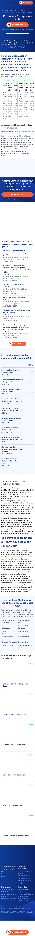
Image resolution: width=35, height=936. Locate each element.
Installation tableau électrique (31, 85)
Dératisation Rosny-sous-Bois (15, 714)
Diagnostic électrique (15, 84)
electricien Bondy (23, 636)
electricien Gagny (7, 645)
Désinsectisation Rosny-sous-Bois (15, 685)
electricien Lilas (23, 642)
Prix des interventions (25, 876)
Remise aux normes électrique (20, 86)
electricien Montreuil (24, 631)
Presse (3, 874)
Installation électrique (4, 84)
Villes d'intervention (24, 878)
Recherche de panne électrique (25, 85)
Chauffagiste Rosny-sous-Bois (16, 835)
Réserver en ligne (17, 194)
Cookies (30, 908)
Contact (3, 876)
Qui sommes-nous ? (7, 869)
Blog (2, 871)
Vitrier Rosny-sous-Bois (13, 805)
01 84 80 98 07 (18, 25)
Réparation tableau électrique (9, 85)
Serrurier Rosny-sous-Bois (14, 775)
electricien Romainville (9, 642)
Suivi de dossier (23, 889)
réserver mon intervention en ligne (17, 33)
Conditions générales (6, 908)
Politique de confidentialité (19, 908)
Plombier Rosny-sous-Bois (14, 745)
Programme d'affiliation (8, 898)
